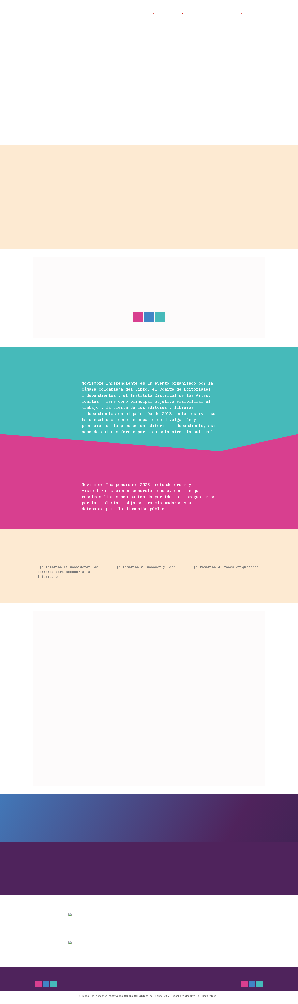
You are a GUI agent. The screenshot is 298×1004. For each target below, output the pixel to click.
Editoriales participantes (212, 13)
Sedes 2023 (168, 13)
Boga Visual (210, 996)
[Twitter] (160, 317)
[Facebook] (149, 317)
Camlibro (253, 13)
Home (146, 13)
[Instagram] (138, 317)
